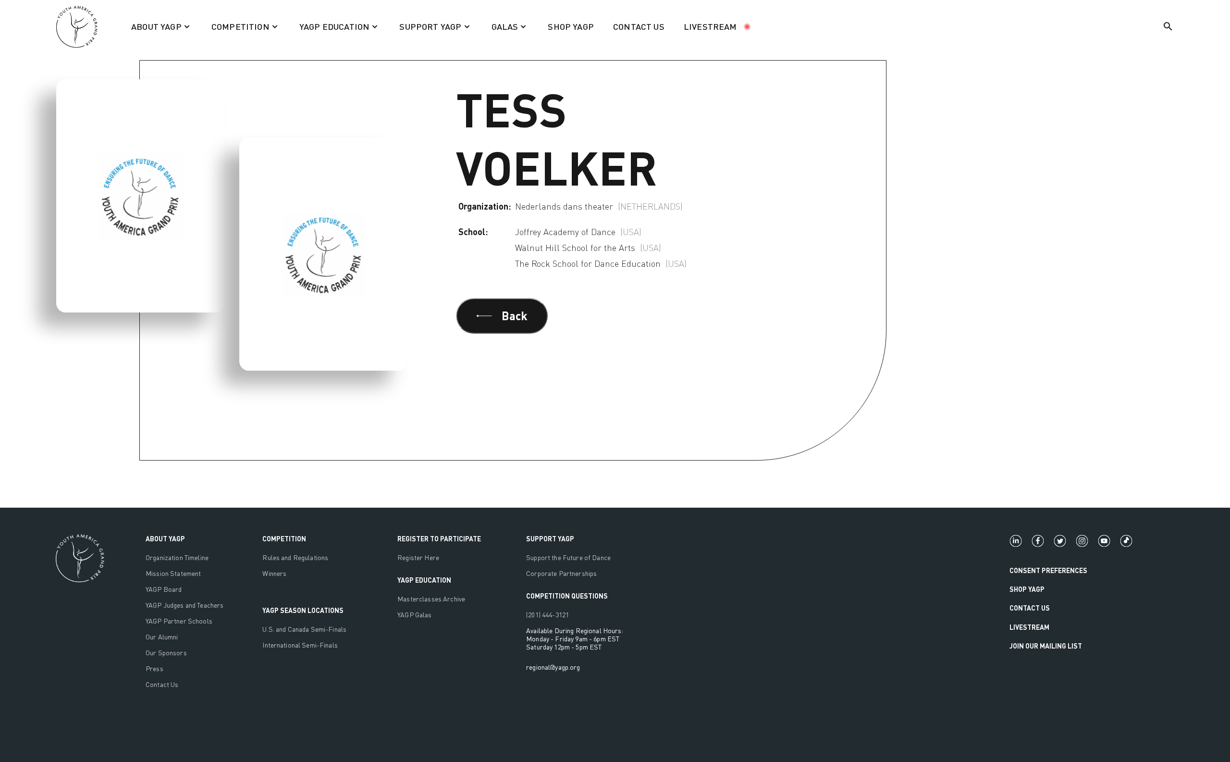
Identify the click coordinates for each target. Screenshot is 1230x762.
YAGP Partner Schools (179, 621)
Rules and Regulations (295, 557)
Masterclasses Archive (431, 599)
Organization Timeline (177, 557)
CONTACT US (638, 26)
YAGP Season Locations (303, 610)
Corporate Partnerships (561, 573)
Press (154, 668)
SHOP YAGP (571, 26)
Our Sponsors (166, 653)
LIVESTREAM (710, 26)
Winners (274, 573)
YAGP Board (164, 589)
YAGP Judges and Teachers (184, 605)
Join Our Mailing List (1045, 646)
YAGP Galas (414, 615)
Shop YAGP (1027, 589)
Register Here (418, 557)
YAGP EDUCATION (424, 580)
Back (515, 316)
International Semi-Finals (300, 645)
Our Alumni (162, 637)
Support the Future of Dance (568, 557)
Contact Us (162, 684)
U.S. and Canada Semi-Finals (304, 629)
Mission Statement (173, 573)
